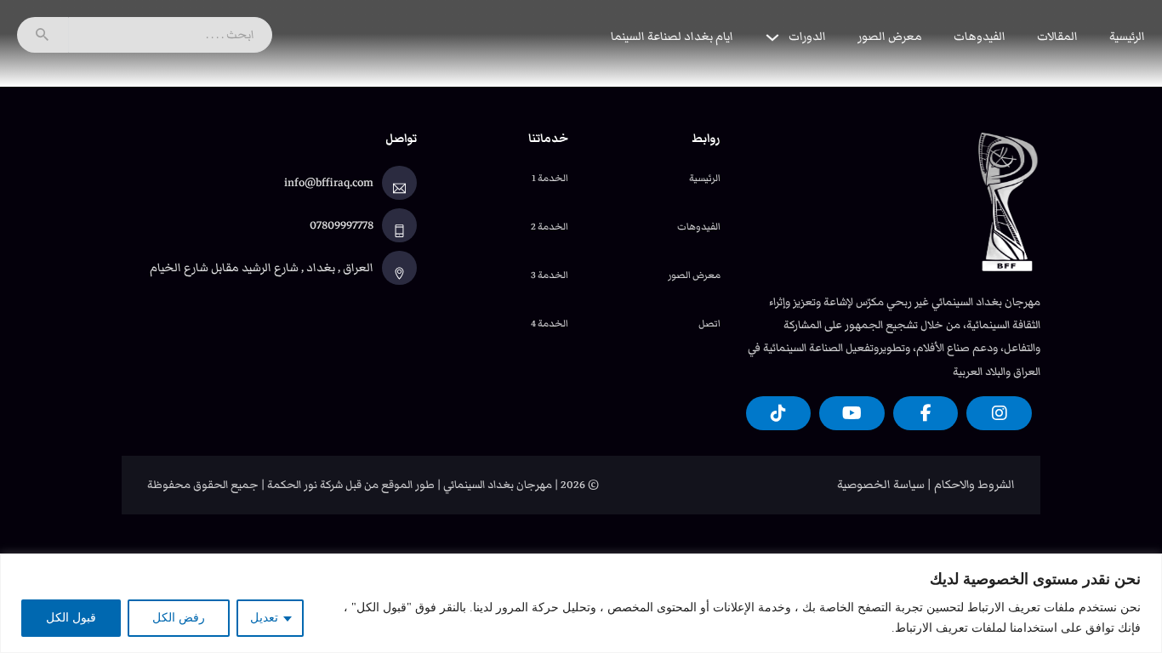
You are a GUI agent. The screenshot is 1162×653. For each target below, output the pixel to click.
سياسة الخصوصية (881, 484)
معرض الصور (889, 36)
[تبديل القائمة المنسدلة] (772, 37)
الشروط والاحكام (974, 484)
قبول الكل (71, 617)
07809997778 (341, 225)
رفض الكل (178, 617)
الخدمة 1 (550, 177)
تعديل (264, 617)
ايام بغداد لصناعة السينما (672, 36)
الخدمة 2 (549, 226)
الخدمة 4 (549, 323)
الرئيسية (1127, 36)
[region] (581, 603)
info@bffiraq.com (328, 182)
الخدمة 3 (549, 274)
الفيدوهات (979, 36)
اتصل (709, 323)
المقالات (1057, 36)
